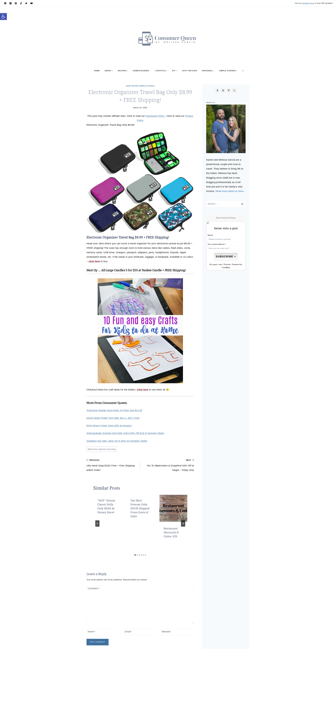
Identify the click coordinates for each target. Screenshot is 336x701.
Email (129, 631)
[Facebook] (5, 3)
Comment (94, 588)
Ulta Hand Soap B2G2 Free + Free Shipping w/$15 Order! (110, 465)
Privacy (232, 218)
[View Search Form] (242, 70)
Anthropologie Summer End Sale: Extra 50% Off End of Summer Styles (125, 433)
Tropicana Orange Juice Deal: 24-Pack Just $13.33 (114, 410)
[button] (3, 16)
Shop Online (132, 86)
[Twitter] (26, 3)
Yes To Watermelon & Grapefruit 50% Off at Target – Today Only (170, 465)
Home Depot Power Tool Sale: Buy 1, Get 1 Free (113, 418)
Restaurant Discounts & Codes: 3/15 (171, 532)
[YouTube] (31, 3)
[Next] (183, 523)
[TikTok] (21, 3)
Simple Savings (147, 86)
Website (166, 631)
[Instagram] (10, 3)
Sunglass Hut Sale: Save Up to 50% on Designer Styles (116, 441)
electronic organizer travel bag (102, 449)
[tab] (135, 555)
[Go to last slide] (97, 523)
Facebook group (307, 3)
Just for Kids (189, 71)
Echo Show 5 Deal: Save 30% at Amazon (109, 425)
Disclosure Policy (155, 116)
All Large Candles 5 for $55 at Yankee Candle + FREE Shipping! (143, 270)
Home (97, 71)
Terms (224, 218)
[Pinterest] (16, 3)
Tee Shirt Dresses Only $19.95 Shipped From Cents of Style (139, 508)
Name (92, 631)
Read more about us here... (230, 191)
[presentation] (173, 508)
